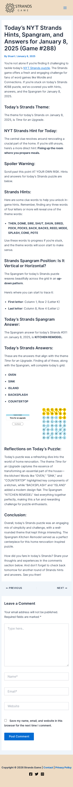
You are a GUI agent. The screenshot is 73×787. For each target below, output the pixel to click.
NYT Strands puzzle (36, 68)
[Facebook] (31, 774)
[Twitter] (36, 774)
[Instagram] (42, 774)
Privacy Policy (63, 767)
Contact (48, 767)
